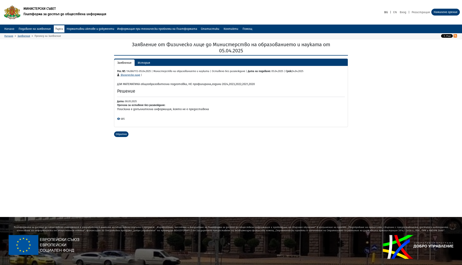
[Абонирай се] (455, 36)
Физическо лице (130, 75)
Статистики (210, 29)
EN (395, 12)
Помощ (247, 29)
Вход (403, 12)
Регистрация (421, 12)
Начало (9, 29)
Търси (59, 29)
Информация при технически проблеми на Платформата (157, 29)
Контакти (231, 29)
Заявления (24, 36)
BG (386, 12)
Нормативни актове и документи (90, 29)
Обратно (121, 134)
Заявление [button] (124, 62)
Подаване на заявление (35, 29)
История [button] (144, 62)
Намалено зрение (445, 12)
